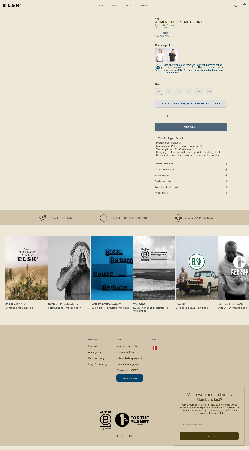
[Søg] (236, 5)
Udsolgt (191, 127)
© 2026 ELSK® (124, 436)
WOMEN (114, 5)
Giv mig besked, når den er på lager (191, 103)
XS (158, 91)
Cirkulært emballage (163, 181)
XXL (209, 91)
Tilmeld (209, 436)
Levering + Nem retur (164, 164)
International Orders (128, 346)
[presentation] (9, 269)
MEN (100, 5)
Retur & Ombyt (96, 358)
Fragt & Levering (97, 364)
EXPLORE (144, 5)
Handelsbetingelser (127, 364)
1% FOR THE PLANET (165, 169)
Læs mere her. (171, 72)
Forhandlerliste (125, 352)
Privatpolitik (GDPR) (127, 370)
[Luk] (240, 390)
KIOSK (129, 5)
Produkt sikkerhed (162, 193)
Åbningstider (95, 352)
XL (199, 91)
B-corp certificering (163, 175)
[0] (244, 5)
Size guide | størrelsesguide (167, 187)
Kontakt (92, 346)
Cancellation (130, 378)
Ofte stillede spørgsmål (129, 358)
